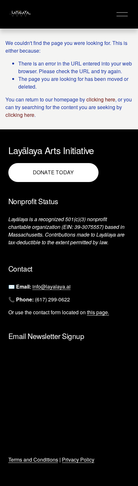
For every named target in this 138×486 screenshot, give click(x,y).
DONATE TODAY (53, 172)
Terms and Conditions (33, 459)
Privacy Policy (78, 459)
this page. (98, 312)
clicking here (100, 99)
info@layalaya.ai (51, 286)
